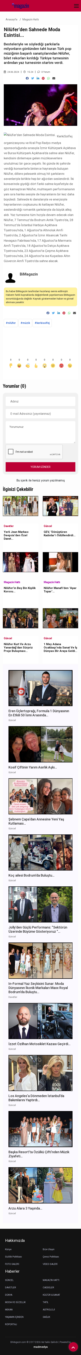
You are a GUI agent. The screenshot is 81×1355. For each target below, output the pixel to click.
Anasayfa (11, 19)
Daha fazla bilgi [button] (31, 1338)
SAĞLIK (46, 1317)
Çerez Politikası (51, 1256)
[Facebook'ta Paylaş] (27, 78)
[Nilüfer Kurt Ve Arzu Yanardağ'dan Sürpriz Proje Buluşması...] (20, 618)
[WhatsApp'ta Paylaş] (48, 78)
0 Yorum (45, 72)
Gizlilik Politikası (13, 1256)
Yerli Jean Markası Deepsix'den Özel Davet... (16, 535)
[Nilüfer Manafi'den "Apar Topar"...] (60, 562)
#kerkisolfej (42, 322)
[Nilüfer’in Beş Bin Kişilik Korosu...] (20, 562)
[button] (75, 8)
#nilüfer (11, 322)
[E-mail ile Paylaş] (54, 78)
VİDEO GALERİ (50, 1264)
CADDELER (48, 1287)
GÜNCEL (9, 1280)
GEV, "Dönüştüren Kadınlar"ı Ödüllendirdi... (60, 533)
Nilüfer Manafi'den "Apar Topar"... (60, 589)
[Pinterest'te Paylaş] (43, 78)
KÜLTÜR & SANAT (51, 1295)
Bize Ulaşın (48, 1249)
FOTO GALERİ (12, 1264)
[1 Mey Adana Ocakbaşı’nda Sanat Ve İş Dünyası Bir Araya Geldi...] (60, 618)
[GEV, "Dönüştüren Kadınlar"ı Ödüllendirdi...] (60, 506)
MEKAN (9, 1309)
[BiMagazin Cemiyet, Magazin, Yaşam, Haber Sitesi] (18, 5)
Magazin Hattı (30, 19)
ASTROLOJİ (49, 1309)
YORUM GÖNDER (40, 466)
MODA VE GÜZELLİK (15, 1302)
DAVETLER (10, 1287)
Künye (8, 1249)
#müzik (25, 322)
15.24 (30, 72)
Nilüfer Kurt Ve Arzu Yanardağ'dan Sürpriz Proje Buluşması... (18, 647)
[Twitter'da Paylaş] (32, 78)
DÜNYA (8, 1295)
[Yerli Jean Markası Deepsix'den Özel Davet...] (20, 506)
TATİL (45, 1302)
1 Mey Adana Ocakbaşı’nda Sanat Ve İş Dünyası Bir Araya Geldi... (60, 647)
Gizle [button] (17, 1345)
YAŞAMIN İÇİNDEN (14, 1317)
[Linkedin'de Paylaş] (37, 78)
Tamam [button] (40, 1345)
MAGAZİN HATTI (51, 1280)
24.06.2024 (13, 72)
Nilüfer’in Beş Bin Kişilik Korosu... (20, 589)
